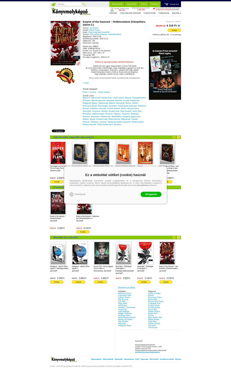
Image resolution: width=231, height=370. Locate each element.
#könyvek (86, 100)
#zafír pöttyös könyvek (122, 98)
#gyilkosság (103, 103)
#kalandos (135, 114)
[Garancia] (65, 75)
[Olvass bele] (76, 61)
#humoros (109, 114)
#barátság (110, 100)
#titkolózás (142, 106)
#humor (128, 103)
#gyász (94, 103)
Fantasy (93, 92)
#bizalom (118, 100)
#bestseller (87, 111)
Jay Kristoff (93, 28)
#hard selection (114, 119)
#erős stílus (137, 111)
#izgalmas (126, 114)
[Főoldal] (53, 4)
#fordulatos (87, 114)
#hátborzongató (98, 114)
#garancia (86, 98)
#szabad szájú (101, 119)
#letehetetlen (116, 116)
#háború (112, 103)
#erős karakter (126, 111)
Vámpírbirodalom (114, 34)
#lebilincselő (105, 116)
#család (126, 100)
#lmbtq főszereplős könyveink (119, 122)
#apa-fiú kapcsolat (98, 100)
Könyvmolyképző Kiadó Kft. (99, 32)
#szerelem (113, 106)
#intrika (135, 103)
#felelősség (134, 100)
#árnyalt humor (133, 108)
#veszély (102, 108)
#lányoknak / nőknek (129, 119)
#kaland (117, 108)
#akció (123, 108)
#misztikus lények (90, 106)
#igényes (117, 114)
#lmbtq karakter (138, 122)
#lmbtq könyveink (89, 125)
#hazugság (120, 103)
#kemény (86, 116)
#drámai (104, 111)
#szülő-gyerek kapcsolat (127, 106)
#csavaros (96, 111)
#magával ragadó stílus (131, 116)
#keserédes (95, 116)
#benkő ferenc (106, 98)
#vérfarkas (94, 108)
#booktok (117, 125)
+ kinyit (86, 83)
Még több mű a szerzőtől (65, 237)
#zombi (110, 108)
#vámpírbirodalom (139, 98)
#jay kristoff (95, 98)
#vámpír (86, 108)
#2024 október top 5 (105, 125)
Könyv (85, 92)
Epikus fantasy (104, 92)
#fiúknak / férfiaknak (91, 122)
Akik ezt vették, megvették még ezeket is (73, 137)
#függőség (87, 103)
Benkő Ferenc (94, 30)
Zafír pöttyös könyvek (98, 34)
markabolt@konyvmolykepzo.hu (147, 352)
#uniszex (103, 122)
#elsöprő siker (114, 111)
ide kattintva (143, 185)
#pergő (92, 119)
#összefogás (103, 106)
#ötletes (86, 119)
